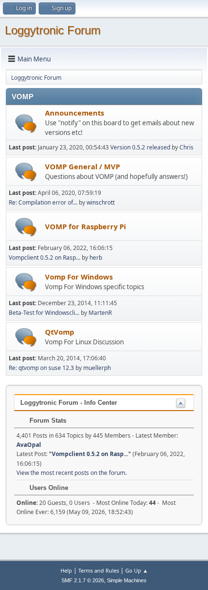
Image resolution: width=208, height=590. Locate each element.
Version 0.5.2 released (140, 147)
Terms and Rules (98, 570)
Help (66, 570)
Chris (186, 147)
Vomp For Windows (79, 276)
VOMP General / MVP (82, 166)
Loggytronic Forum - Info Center (68, 402)
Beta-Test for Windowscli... (44, 313)
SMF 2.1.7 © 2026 (82, 580)
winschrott (101, 202)
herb (95, 257)
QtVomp (59, 332)
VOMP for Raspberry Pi (85, 226)
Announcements (74, 113)
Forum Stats (47, 420)
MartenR (100, 313)
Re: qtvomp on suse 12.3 (41, 368)
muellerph (97, 368)
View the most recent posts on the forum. (71, 473)
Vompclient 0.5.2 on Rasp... (44, 257)
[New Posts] (26, 123)
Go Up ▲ (136, 570)
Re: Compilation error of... (43, 202)
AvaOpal (28, 445)
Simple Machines (127, 580)
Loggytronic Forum (53, 30)
